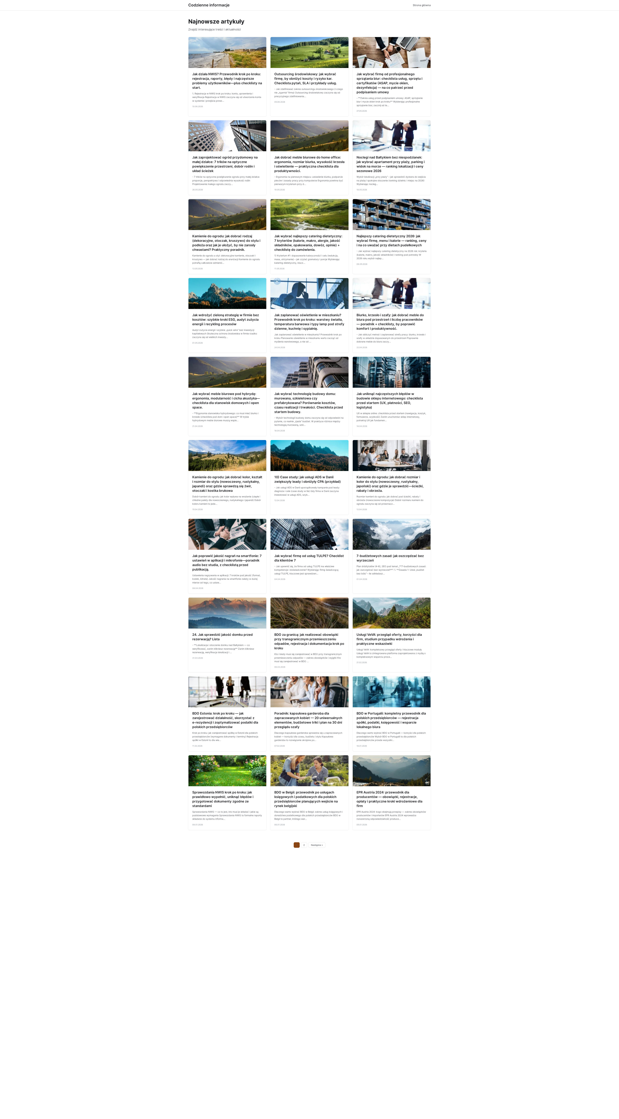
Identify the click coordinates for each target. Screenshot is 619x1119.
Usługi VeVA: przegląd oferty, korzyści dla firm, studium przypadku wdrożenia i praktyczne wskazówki (389, 639)
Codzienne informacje (209, 5)
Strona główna (422, 5)
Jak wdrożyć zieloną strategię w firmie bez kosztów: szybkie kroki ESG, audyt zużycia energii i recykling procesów (225, 319)
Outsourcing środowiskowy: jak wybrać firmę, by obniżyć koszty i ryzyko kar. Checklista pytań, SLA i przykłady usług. (305, 78)
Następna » (317, 845)
